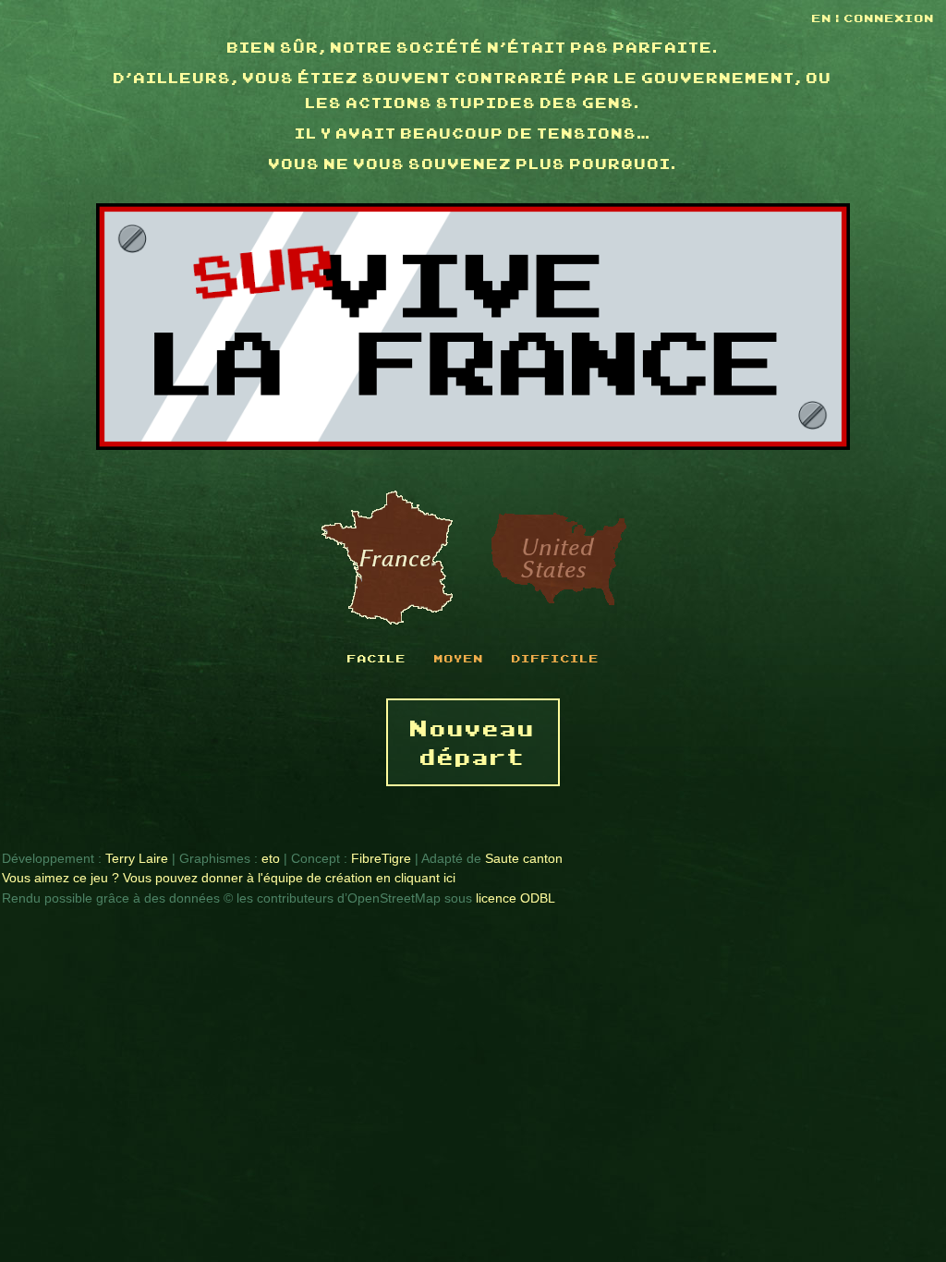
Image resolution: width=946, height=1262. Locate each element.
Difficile (556, 657)
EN (824, 17)
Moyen (459, 657)
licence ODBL (515, 898)
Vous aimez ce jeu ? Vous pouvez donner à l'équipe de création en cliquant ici (228, 877)
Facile (376, 657)
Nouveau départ (473, 741)
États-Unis (558, 559)
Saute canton (524, 858)
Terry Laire (136, 858)
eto (270, 858)
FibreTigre (381, 858)
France (387, 559)
